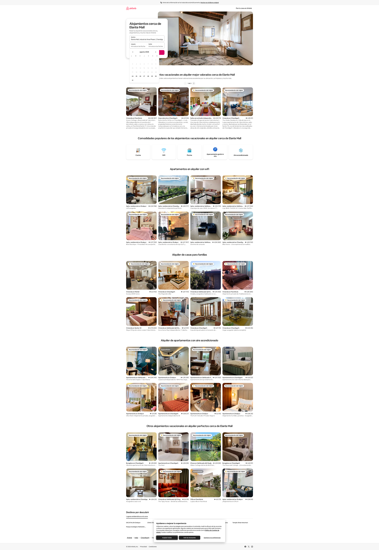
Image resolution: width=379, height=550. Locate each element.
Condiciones (153, 547)
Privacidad (143, 547)
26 (140, 76)
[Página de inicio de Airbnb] (131, 8)
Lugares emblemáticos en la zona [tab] (137, 516)
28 (148, 76)
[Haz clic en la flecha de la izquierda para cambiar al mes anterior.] (132, 52)
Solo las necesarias (189, 538)
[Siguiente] (193, 83)
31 (132, 80)
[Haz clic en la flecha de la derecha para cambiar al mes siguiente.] (155, 52)
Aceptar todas (167, 538)
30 (156, 76)
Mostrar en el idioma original (209, 2)
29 (152, 76)
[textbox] (138, 46)
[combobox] (147, 39)
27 (144, 76)
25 (136, 76)
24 (132, 76)
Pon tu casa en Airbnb (244, 8)
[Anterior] (185, 83)
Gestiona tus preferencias (212, 538)
